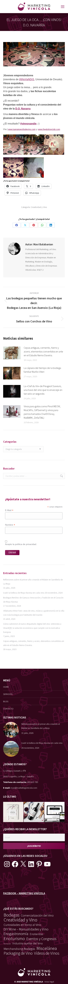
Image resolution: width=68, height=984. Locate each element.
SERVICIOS (7, 694)
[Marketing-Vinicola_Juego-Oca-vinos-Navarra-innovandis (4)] (34, 167)
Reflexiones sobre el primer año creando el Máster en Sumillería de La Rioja (33, 581)
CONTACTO (8, 708)
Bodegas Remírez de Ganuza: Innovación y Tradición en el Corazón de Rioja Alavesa (33, 599)
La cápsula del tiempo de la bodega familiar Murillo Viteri (42, 369)
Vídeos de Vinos (46, 953)
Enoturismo (14, 938)
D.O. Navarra (23, 108)
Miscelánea (47, 948)
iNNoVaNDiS (26, 79)
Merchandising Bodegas (19, 949)
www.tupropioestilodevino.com (22, 129)
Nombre (10, 524)
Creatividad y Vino (39, 207)
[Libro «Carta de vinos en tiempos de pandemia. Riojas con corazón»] (13, 812)
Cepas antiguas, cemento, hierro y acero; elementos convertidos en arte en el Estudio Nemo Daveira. (43, 351)
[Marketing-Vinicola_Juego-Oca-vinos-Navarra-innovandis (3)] (13, 167)
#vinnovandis (28, 123)
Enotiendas (36, 934)
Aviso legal (49, 981)
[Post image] (12, 353)
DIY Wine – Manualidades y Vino (26, 929)
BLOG (5, 701)
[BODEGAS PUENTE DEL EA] (54, 812)
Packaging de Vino (18, 953)
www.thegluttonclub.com (49, 129)
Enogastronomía (16, 934)
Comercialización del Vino (37, 915)
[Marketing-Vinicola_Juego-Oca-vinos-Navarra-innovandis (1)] (34, 144)
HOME (6, 686)
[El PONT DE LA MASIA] (34, 812)
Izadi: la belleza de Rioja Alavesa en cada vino (23, 592)
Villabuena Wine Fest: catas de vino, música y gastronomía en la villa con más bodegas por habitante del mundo (33, 612)
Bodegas (11, 915)
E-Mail (9, 510)
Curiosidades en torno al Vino (22, 925)
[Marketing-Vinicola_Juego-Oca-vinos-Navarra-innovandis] (13, 144)
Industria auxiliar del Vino (27, 943)
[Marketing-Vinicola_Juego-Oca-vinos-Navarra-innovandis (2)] (54, 144)
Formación (7, 944)
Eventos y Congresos (41, 939)
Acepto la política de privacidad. (21, 544)
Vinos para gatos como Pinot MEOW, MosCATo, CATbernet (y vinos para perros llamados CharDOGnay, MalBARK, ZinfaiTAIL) (42, 412)
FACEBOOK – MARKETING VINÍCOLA (24, 893)
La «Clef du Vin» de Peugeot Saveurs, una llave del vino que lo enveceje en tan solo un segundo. (43, 390)
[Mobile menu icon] (62, 6)
